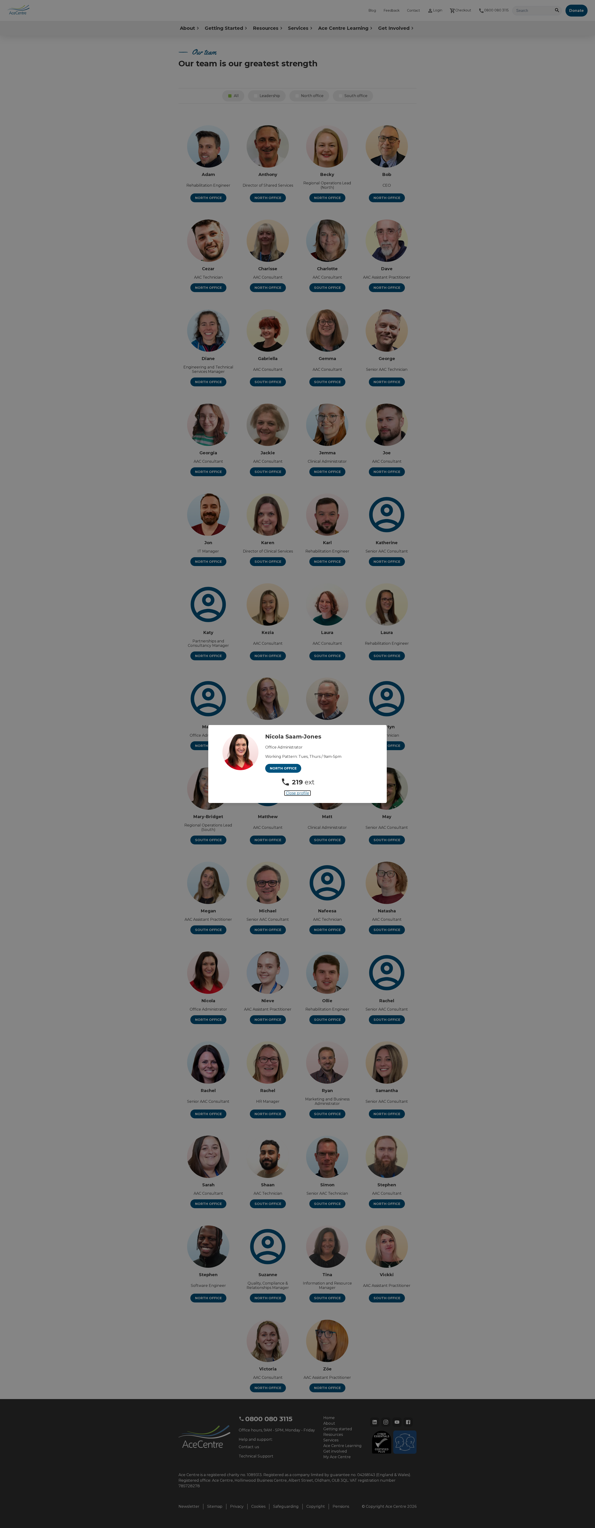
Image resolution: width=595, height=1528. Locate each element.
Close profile (297, 793)
